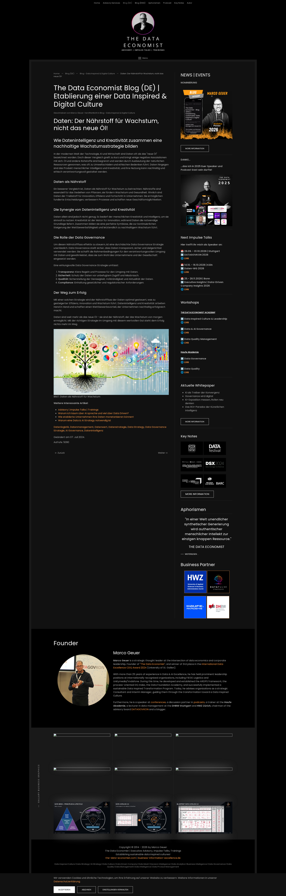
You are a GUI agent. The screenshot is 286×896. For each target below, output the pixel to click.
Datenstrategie (117, 427)
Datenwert (101, 427)
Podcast (167, 2)
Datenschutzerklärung (67, 881)
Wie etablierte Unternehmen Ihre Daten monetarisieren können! (96, 417)
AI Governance (74, 430)
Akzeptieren (64, 889)
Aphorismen (154, 2)
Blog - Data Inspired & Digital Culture (117, 112)
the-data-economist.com (120, 858)
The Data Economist (152, 664)
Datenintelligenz (93, 430)
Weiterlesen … (192, 554)
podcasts (199, 702)
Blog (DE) (127, 2)
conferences (158, 702)
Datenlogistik (61, 427)
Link (186, 258)
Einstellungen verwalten (115, 889)
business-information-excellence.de (159, 858)
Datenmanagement (82, 427)
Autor (189, 2)
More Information (194, 148)
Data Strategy (136, 427)
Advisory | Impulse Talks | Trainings (78, 409)
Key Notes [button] (179, 2)
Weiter (161, 452)
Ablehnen (86, 889)
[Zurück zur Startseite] (143, 31)
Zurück (61, 452)
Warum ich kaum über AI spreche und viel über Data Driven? (93, 413)
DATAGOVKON (140, 709)
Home (97, 2)
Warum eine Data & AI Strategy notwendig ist (84, 420)
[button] (143, 58)
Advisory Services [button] (111, 2)
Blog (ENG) (140, 2)
